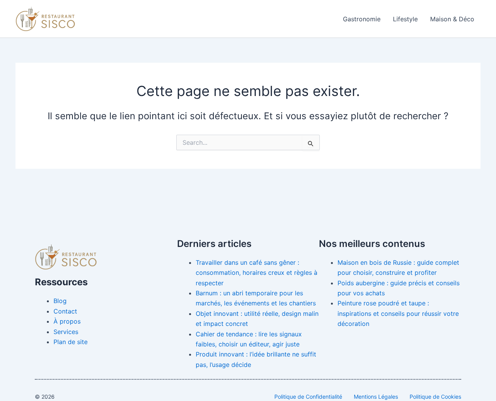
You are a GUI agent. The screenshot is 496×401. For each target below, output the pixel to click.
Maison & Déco (452, 19)
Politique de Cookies (435, 396)
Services (65, 332)
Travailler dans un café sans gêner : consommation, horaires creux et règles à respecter (256, 273)
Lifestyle (405, 19)
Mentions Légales (376, 396)
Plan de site (70, 342)
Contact (65, 311)
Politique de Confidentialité (308, 396)
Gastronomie (362, 19)
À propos (67, 321)
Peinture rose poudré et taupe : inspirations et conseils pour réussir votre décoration (398, 313)
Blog (60, 301)
